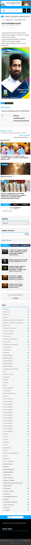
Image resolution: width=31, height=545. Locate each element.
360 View (6, 312)
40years (6, 314)
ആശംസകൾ (9, 19)
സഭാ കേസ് (6, 510)
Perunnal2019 (7, 412)
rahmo (5, 439)
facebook (25, 204)
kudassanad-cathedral (10, 369)
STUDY (5, 450)
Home (3, 19)
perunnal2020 (8, 415)
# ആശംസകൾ (9, 103)
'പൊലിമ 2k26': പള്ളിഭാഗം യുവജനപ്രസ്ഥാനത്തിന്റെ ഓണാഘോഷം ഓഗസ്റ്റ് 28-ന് (16, 277)
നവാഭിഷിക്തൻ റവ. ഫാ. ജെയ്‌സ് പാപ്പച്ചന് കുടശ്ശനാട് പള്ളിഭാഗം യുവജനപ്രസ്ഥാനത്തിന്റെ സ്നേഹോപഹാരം (14, 157)
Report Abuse (6, 240)
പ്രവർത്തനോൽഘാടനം (10, 496)
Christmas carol (8, 331)
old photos (7, 390)
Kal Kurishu (7, 350)
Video (5, 456)
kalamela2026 (8, 366)
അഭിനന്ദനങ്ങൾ (8, 464)
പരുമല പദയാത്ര (8, 491)
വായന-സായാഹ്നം (8, 504)
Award (5, 317)
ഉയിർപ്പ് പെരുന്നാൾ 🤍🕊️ (8, 176)
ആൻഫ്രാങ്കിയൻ (8, 472)
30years (6, 309)
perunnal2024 (8, 426)
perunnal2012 (7, 399)
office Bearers (8, 388)
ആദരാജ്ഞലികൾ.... (9, 469)
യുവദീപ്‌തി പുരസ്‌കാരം (10, 502)
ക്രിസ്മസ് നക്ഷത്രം (9, 480)
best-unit (6, 325)
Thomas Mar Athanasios (11, 453)
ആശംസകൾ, (13, 27)
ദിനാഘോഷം (7, 488)
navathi (6, 382)
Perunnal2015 (7, 404)
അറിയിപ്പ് (6, 466)
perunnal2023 (8, 423)
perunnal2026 (8, 431)
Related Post (5, 140)
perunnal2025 (7, 428)
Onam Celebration (9, 393)
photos (5, 434)
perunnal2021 (7, 418)
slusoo (5, 445)
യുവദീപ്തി (6, 499)
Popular (15, 245)
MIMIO (5, 380)
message (6, 377)
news (5, 385)
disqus (15, 204)
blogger (5, 204)
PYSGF (5, 437)
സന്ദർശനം (6, 507)
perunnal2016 (7, 407)
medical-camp (8, 374)
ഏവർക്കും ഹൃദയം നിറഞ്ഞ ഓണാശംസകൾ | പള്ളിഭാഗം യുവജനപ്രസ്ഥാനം (16, 285)
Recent (5, 245)
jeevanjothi (7, 347)
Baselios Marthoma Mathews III (14, 320)
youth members (8, 461)
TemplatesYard (17, 540)
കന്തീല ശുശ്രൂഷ (8, 477)
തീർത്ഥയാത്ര (7, 485)
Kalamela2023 (8, 358)
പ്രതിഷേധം (6, 494)
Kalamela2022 (8, 355)
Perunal (6, 396)
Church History (8, 333)
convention (7, 336)
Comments (25, 245)
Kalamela (6, 352)
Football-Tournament (10, 339)
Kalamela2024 (8, 360)
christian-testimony (10, 328)
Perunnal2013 (7, 401)
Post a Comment (7, 211)
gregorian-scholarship (10, 344)
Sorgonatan (7, 447)
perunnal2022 (8, 420)
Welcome (6, 458)
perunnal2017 (7, 409)
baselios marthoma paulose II (13, 322)
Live (4, 371)
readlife (6, 442)
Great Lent (7, 342)
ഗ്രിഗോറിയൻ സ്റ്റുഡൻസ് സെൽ (12, 483)
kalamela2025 (8, 363)
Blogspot (16, 543)
